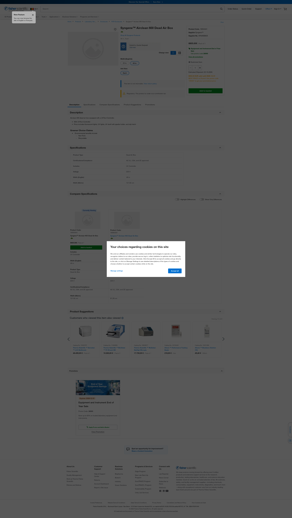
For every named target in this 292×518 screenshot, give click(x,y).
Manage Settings (117, 271)
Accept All (175, 271)
